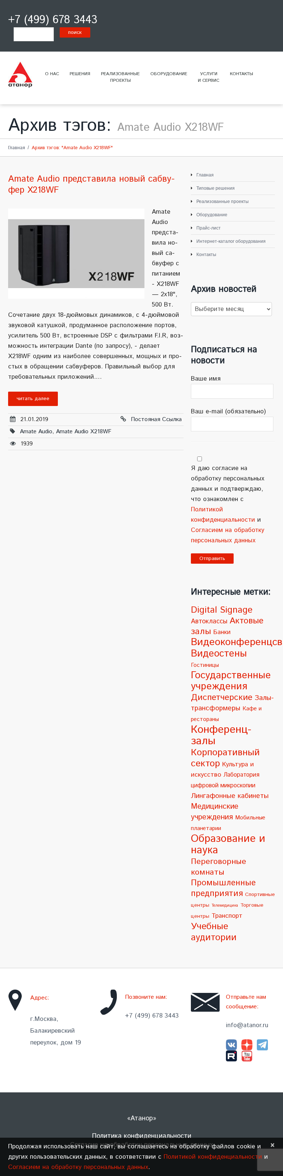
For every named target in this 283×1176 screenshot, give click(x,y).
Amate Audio (36, 431)
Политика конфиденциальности (141, 1136)
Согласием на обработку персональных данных (78, 1167)
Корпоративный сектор (225, 758)
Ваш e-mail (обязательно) (228, 411)
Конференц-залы (221, 735)
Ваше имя (205, 378)
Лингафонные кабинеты (230, 796)
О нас (52, 74)
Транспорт (227, 916)
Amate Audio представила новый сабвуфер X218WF (91, 184)
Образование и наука (228, 844)
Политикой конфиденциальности (213, 1156)
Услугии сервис (208, 77)
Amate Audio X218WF (83, 431)
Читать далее (33, 398)
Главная (16, 147)
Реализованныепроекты (120, 77)
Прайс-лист (208, 228)
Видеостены (219, 654)
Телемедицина (225, 906)
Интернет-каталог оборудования (231, 241)
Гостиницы (205, 665)
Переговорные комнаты (218, 867)
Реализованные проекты (222, 201)
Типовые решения (215, 188)
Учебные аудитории (214, 932)
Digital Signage (221, 610)
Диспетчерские (221, 698)
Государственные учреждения (231, 681)
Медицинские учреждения (214, 812)
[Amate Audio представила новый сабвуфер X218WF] (76, 254)
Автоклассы (209, 621)
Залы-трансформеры (232, 703)
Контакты (241, 74)
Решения (80, 74)
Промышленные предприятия (223, 888)
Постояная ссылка (156, 419)
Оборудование (168, 74)
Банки (222, 632)
